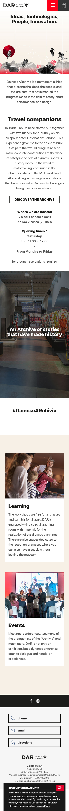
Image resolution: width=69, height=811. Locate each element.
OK (60, 787)
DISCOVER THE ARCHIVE (34, 199)
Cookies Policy (43, 805)
